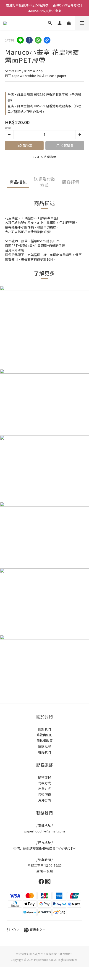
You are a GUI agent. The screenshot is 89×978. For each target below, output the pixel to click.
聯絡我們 (44, 752)
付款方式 (44, 783)
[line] (20, 40)
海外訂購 (44, 800)
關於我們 (44, 729)
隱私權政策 (44, 740)
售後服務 (44, 794)
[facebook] (29, 40)
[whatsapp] (38, 40)
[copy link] (47, 40)
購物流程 (44, 777)
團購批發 (44, 746)
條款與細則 (44, 735)
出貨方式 (44, 788)
